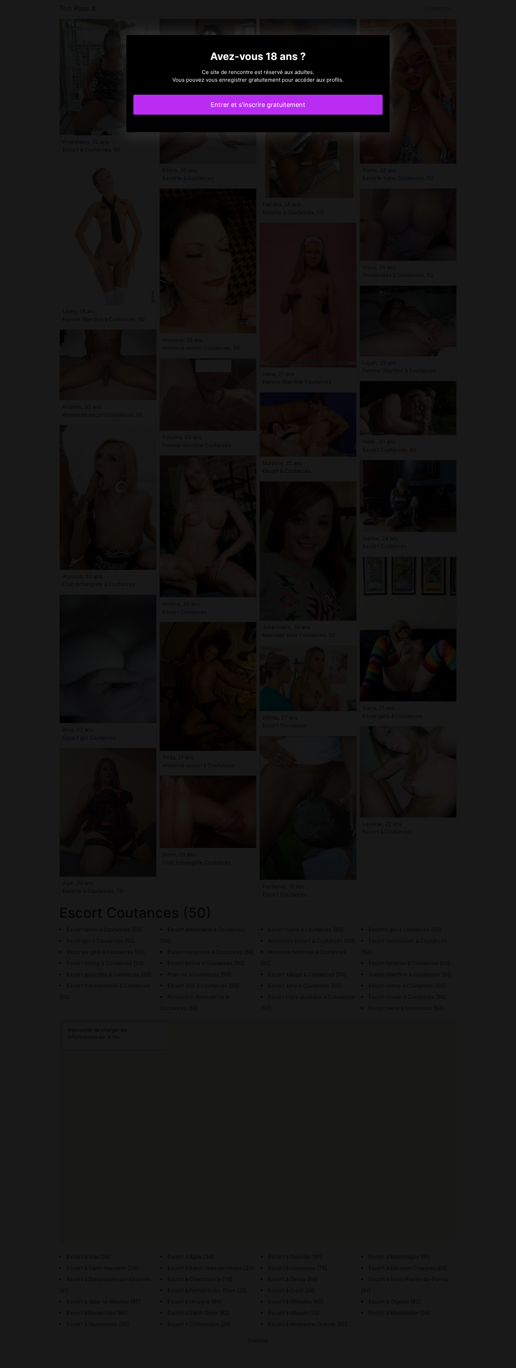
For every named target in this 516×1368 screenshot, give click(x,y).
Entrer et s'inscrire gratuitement (258, 104)
